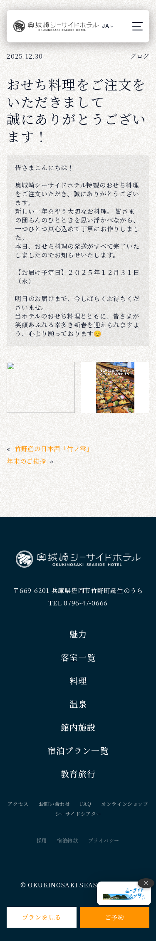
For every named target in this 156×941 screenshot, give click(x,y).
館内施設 (78, 727)
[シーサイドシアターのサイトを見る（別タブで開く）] (124, 893)
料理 (78, 680)
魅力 (78, 634)
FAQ (85, 803)
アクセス (17, 803)
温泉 (78, 704)
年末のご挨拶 (26, 461)
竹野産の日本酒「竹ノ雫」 (54, 448)
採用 (42, 840)
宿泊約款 (67, 840)
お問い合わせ (54, 803)
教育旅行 (78, 774)
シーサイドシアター (78, 813)
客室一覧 (78, 657)
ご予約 (114, 917)
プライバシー (104, 840)
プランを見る (42, 917)
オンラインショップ (124, 803)
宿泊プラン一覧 (78, 750)
